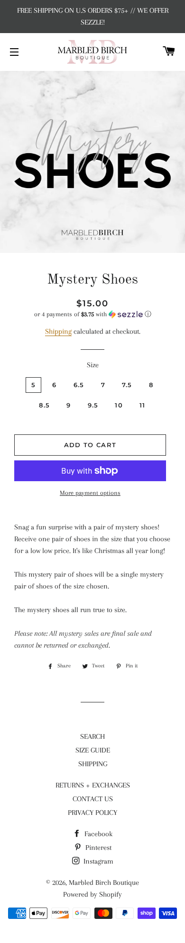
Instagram (97, 861)
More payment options (90, 492)
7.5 (127, 385)
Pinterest (97, 847)
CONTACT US (93, 799)
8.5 (44, 405)
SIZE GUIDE (92, 750)
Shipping (58, 331)
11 (142, 405)
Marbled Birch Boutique (104, 882)
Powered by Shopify (92, 894)
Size (93, 365)
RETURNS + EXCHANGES (93, 785)
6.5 (79, 385)
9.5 (93, 405)
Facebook (97, 834)
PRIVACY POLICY (92, 812)
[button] (92, 314)
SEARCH (92, 736)
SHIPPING (92, 764)
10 (119, 405)
